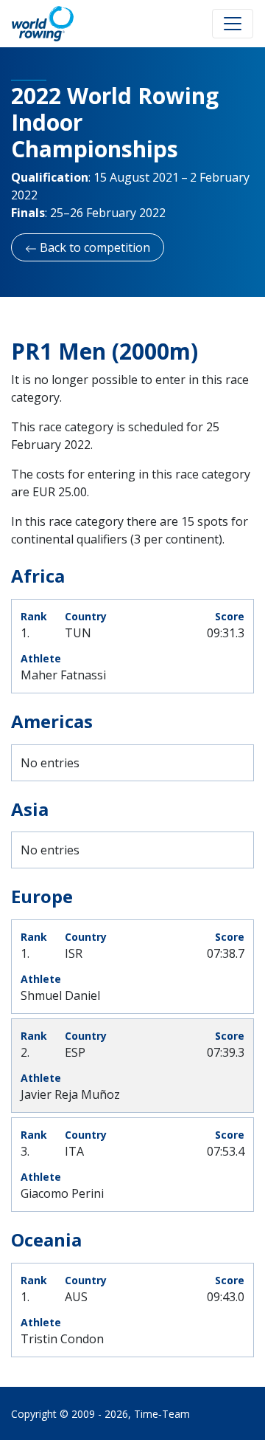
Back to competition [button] (93, 247)
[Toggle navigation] (232, 23)
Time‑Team (162, 1414)
